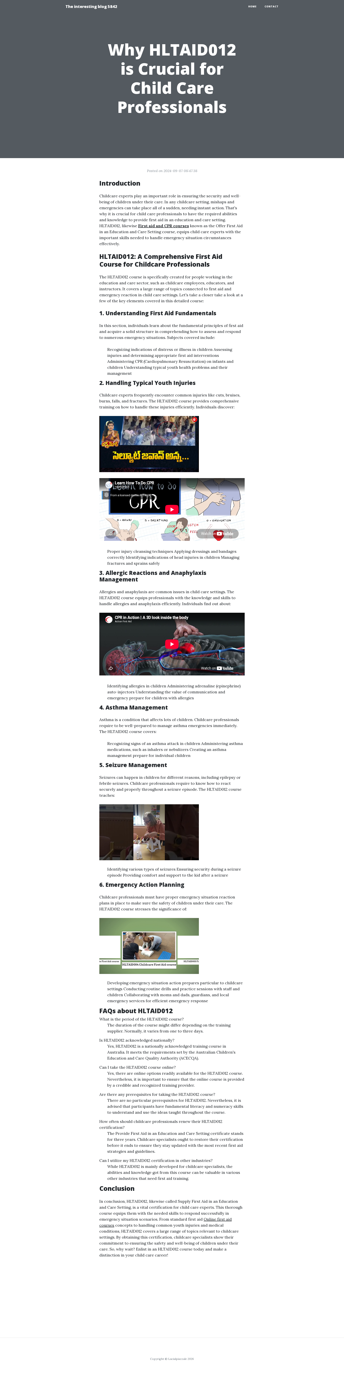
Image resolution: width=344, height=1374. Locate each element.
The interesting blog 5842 (91, 6)
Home (252, 6)
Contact (272, 6)
